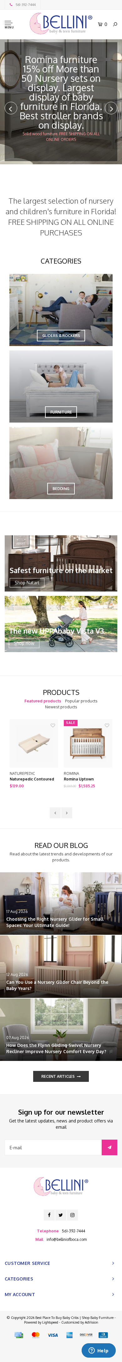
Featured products (42, 700)
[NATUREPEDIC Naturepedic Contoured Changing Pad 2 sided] (34, 743)
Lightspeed (50, 1322)
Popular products (81, 700)
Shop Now (86, 117)
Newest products (61, 706)
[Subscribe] (109, 1147)
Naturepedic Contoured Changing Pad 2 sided (32, 779)
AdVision (91, 1322)
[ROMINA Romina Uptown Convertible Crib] (88, 743)
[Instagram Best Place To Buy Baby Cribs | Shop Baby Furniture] (72, 1215)
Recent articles (58, 1076)
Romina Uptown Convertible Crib (79, 779)
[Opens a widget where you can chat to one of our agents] (98, 1351)
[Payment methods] (18, 1335)
